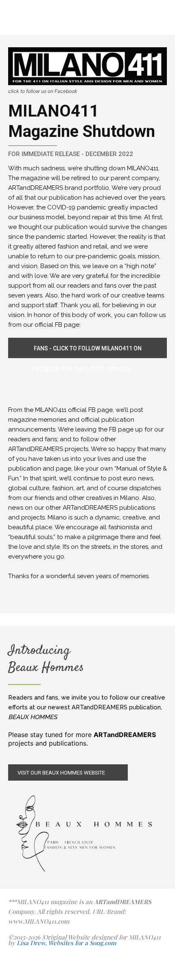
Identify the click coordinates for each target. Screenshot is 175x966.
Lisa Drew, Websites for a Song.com (66, 943)
